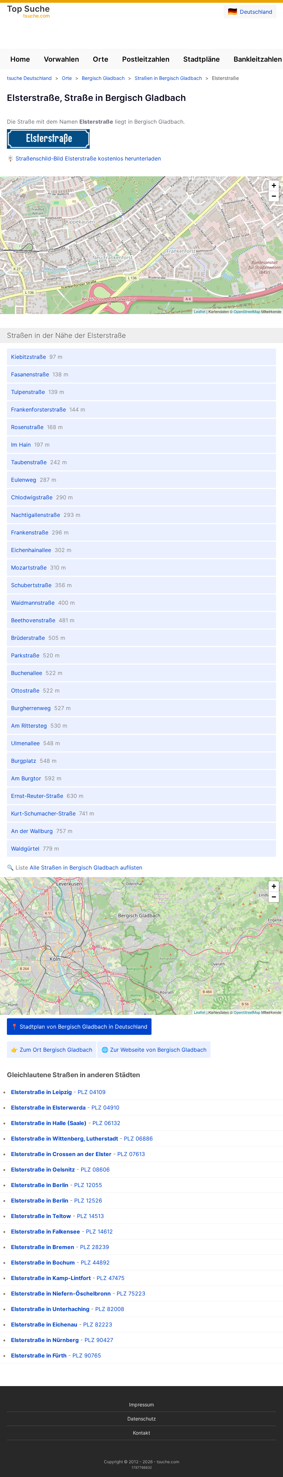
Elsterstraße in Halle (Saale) (49, 1123)
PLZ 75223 (131, 1293)
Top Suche (28, 12)
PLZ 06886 (138, 1138)
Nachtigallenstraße (45, 514)
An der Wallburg (41, 831)
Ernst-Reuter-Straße (47, 795)
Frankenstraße (40, 532)
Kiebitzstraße (36, 356)
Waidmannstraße (43, 602)
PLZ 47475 (111, 1278)
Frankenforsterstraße (48, 409)
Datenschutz (141, 1419)
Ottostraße (35, 690)
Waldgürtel (35, 848)
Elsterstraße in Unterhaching (50, 1309)
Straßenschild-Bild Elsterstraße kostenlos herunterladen (88, 158)
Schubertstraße (41, 585)
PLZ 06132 (106, 1123)
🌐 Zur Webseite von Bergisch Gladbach (153, 1049)
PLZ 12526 (88, 1200)
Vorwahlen (61, 59)
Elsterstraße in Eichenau (44, 1324)
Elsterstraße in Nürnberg (45, 1339)
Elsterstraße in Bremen (42, 1247)
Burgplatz (34, 760)
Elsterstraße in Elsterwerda (48, 1107)
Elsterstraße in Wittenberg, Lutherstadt (64, 1138)
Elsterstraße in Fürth (39, 1355)
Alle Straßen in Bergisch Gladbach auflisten (86, 867)
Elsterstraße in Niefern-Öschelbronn (61, 1293)
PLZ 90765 (86, 1355)
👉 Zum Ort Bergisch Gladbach (51, 1049)
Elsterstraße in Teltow (41, 1216)
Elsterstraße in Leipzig (41, 1092)
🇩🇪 (250, 11)
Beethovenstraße (43, 620)
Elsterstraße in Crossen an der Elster (61, 1154)
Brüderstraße (38, 637)
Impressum (141, 1404)
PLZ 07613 (131, 1154)
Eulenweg (33, 479)
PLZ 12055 (88, 1185)
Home (20, 59)
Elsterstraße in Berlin (39, 1185)
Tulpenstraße (37, 391)
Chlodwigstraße (42, 497)
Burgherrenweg (41, 708)
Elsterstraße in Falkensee (45, 1231)
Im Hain (30, 444)
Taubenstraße (39, 462)
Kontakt (141, 1433)
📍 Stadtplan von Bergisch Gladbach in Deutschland (79, 1026)
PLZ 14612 (99, 1231)
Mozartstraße (38, 567)
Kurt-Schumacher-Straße (52, 813)
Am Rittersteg (39, 725)
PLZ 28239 (94, 1247)
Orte (100, 59)
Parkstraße (35, 655)
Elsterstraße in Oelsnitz (43, 1169)
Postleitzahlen (145, 59)
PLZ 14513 (90, 1216)
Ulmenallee (35, 743)
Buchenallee (36, 672)
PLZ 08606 (95, 1169)
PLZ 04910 (105, 1107)
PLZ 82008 (109, 1309)
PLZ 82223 (97, 1324)
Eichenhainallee (41, 550)
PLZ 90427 (99, 1339)
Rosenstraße (37, 427)
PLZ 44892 (95, 1262)
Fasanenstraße (39, 374)
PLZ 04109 (92, 1092)
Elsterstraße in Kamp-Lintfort (51, 1278)
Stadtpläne (201, 59)
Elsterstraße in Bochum (43, 1262)
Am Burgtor (36, 778)
